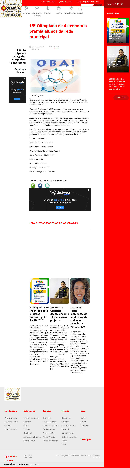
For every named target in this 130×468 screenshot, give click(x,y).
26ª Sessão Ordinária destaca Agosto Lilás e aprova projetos (59, 314)
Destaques (85, 439)
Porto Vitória (49, 437)
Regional (26, 13)
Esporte (58, 13)
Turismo (84, 425)
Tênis (64, 440)
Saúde (83, 421)
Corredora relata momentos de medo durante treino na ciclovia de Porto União (79, 317)
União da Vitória (50, 440)
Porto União (48, 433)
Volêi (63, 444)
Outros (83, 418)
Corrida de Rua (68, 425)
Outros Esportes (69, 437)
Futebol (65, 429)
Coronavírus (29, 440)
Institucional (10, 411)
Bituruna (47, 418)
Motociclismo (67, 433)
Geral (80, 13)
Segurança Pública (37, 14)
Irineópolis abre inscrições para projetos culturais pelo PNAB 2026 (39, 314)
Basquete (65, 418)
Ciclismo (65, 421)
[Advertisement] (59, 256)
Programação (10, 418)
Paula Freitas (49, 429)
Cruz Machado (49, 421)
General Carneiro (51, 425)
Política (47, 13)
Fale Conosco (10, 429)
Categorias (29, 411)
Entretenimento (71, 13)
